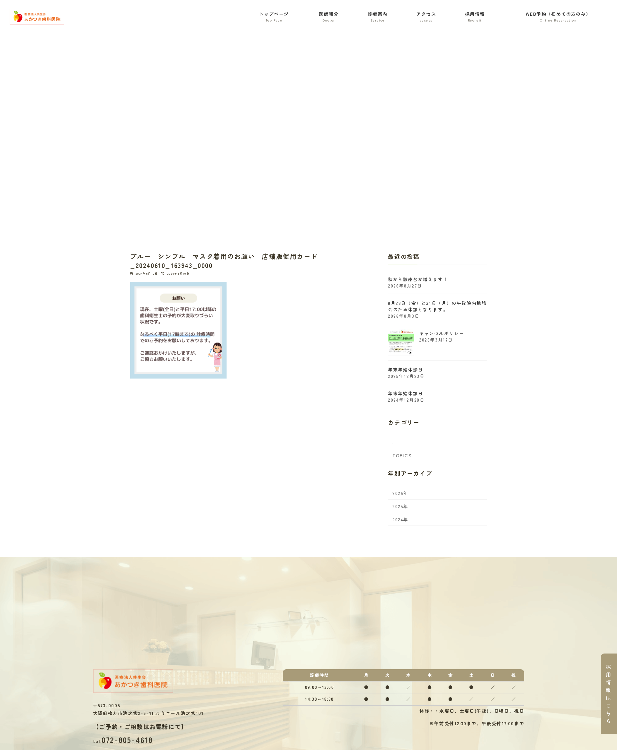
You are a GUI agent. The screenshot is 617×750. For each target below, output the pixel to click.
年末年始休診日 (405, 369)
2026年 (400, 493)
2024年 (400, 519)
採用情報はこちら (609, 694)
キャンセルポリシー (441, 333)
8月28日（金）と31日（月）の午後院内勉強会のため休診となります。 (437, 306)
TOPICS (402, 455)
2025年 (400, 506)
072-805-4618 (127, 739)
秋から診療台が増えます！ (418, 279)
